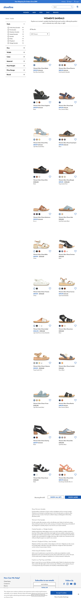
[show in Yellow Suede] (39, 139)
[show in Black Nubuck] (59, 400)
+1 (41, 326)
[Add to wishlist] (50, 65)
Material (9, 61)
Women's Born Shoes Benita (66, 403)
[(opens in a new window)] (64, 584)
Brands (56, 12)
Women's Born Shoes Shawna (67, 68)
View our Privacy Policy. (38, 595)
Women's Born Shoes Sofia (66, 478)
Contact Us (7, 583)
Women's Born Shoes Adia (66, 217)
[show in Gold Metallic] (59, 65)
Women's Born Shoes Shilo (40, 180)
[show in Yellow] (62, 363)
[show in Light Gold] (65, 177)
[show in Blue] (62, 437)
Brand (9, 74)
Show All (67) (57, 497)
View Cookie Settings (61, 597)
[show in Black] (34, 102)
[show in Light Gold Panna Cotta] (39, 177)
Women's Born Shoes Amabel (67, 366)
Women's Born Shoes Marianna (41, 217)
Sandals (12, 18)
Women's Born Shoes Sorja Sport (67, 142)
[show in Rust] (65, 251)
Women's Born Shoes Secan (40, 478)
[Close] (78, 594)
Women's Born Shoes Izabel (40, 329)
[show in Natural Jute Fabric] (62, 177)
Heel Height (11, 66)
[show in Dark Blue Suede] (34, 65)
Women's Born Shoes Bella (40, 254)
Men (34, 12)
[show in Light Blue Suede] (34, 139)
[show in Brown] (65, 65)
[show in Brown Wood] (62, 139)
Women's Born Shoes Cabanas (41, 366)
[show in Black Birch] (62, 474)
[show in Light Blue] (62, 65)
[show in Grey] (37, 102)
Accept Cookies (61, 593)
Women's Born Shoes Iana (66, 329)
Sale (47, 12)
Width (9, 52)
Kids (40, 12)
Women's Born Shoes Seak (66, 105)
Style (8, 24)
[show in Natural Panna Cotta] (65, 474)
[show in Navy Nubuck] (59, 102)
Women (26, 12)
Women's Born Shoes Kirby (40, 142)
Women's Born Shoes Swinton (67, 254)
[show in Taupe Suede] (37, 139)
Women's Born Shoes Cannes (66, 291)
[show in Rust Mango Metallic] (59, 474)
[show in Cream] (65, 326)
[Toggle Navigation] (30, 12)
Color (8, 57)
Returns (6, 586)
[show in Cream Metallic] (39, 326)
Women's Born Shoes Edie (66, 440)
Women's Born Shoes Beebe (40, 68)
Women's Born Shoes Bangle (66, 180)
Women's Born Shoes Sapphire (41, 105)
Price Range (11, 70)
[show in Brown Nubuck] (62, 400)
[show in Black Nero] (37, 326)
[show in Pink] (65, 437)
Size (8, 48)
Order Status (7, 581)
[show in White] (34, 251)
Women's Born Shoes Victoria (41, 291)
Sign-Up (44, 588)
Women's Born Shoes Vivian (40, 403)
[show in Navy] (65, 139)
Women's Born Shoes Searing (41, 440)
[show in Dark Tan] (39, 251)
